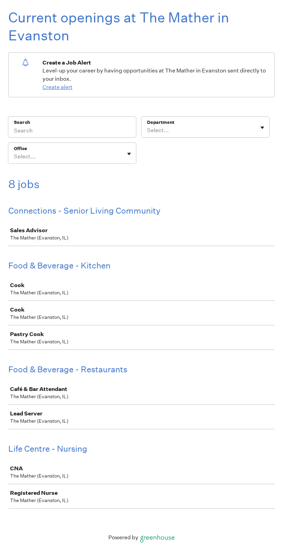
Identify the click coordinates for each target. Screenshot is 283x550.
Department (160, 122)
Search (22, 122)
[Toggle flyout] (262, 128)
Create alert (57, 87)
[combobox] (147, 130)
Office (20, 148)
